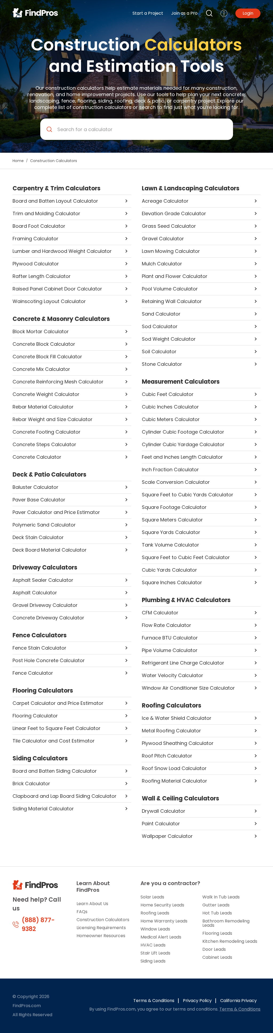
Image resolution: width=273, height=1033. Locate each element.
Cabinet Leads (217, 957)
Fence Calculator (33, 673)
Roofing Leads (154, 913)
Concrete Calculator (37, 457)
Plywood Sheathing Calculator (178, 743)
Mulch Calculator (162, 263)
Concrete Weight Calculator (46, 394)
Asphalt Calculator (35, 592)
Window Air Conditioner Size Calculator (188, 688)
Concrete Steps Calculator (44, 444)
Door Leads (214, 949)
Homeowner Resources (101, 936)
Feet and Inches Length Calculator (182, 457)
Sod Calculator (160, 326)
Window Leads (155, 929)
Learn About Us (92, 904)
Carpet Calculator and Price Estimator (58, 703)
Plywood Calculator (36, 263)
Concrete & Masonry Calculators (61, 319)
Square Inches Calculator (172, 582)
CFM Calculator (160, 612)
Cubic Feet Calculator (168, 394)
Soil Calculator (159, 351)
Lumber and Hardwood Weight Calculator (62, 251)
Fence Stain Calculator (39, 648)
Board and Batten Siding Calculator (55, 771)
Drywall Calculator (163, 811)
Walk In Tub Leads (221, 897)
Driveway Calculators (45, 567)
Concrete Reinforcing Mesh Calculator (58, 381)
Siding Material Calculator (43, 808)
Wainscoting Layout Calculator (49, 301)
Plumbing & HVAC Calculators (186, 600)
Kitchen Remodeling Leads (229, 941)
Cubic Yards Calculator (169, 570)
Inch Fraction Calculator (170, 469)
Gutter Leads (216, 905)
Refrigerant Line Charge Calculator (183, 662)
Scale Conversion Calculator (176, 482)
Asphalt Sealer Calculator (43, 580)
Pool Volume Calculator (170, 288)
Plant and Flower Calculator (174, 276)
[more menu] (223, 13)
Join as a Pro (184, 13)
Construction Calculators (103, 920)
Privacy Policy (197, 1000)
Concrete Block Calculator (44, 344)
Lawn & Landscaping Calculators (190, 188)
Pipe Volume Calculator (170, 650)
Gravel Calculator (163, 238)
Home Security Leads (162, 905)
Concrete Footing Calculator (47, 432)
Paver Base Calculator (39, 499)
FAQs (82, 912)
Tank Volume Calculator (170, 544)
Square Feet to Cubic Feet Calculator (186, 557)
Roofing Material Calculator (174, 780)
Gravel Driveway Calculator (45, 605)
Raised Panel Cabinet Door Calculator (57, 288)
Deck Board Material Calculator (50, 550)
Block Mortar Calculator (41, 331)
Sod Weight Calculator (169, 339)
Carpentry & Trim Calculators (57, 188)
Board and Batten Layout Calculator (55, 201)
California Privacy (238, 1000)
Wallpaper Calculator (167, 836)
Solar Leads (152, 897)
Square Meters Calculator (172, 519)
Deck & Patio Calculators (49, 474)
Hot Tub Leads (217, 913)
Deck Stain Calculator (38, 537)
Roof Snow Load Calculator (174, 768)
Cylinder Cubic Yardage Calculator (183, 444)
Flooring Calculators (43, 690)
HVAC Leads (153, 945)
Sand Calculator (161, 314)
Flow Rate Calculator (166, 625)
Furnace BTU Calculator (170, 637)
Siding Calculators (40, 758)
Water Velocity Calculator (172, 675)
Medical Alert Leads (160, 937)
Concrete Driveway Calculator (48, 617)
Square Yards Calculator (171, 532)
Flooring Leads (217, 933)
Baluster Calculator (35, 487)
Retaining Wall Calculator (172, 301)
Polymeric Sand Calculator (44, 524)
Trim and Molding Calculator (46, 213)
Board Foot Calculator (39, 226)
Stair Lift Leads (155, 953)
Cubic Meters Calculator (171, 419)
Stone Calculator (162, 364)
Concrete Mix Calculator (41, 369)
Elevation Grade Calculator (174, 213)
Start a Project (148, 13)
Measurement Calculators (181, 381)
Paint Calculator (161, 823)
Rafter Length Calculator (42, 276)
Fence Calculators (40, 635)
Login (248, 13)
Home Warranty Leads (163, 921)
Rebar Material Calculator (43, 406)
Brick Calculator (31, 783)
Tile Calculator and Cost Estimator (54, 740)
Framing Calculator (35, 238)
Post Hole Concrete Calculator (49, 660)
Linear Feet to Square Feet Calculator (57, 728)
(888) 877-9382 (38, 924)
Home (18, 160)
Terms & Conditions (153, 1000)
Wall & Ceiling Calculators (180, 798)
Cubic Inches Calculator (170, 406)
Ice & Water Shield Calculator (176, 718)
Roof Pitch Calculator (167, 755)
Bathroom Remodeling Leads (226, 923)
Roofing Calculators (171, 705)
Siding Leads (153, 961)
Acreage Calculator (165, 201)
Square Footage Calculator (174, 507)
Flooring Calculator (35, 715)
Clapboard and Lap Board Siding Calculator (65, 796)
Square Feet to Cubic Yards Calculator (187, 494)
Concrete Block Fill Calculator (47, 356)
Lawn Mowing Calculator (171, 251)
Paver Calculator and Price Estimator (56, 512)
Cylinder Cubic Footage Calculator (183, 432)
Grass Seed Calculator (169, 226)
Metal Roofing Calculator (171, 730)
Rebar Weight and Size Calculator (53, 419)
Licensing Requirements (101, 928)
